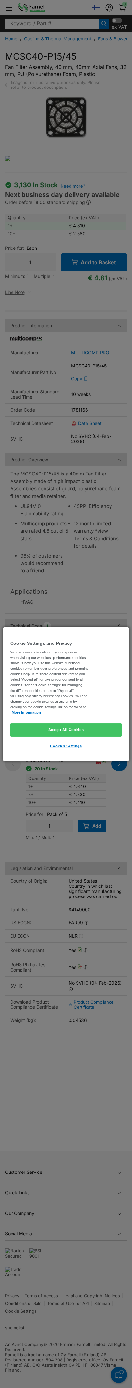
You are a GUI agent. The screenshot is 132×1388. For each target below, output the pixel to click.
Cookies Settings (66, 746)
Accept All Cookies (66, 730)
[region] (65, 694)
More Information (26, 712)
